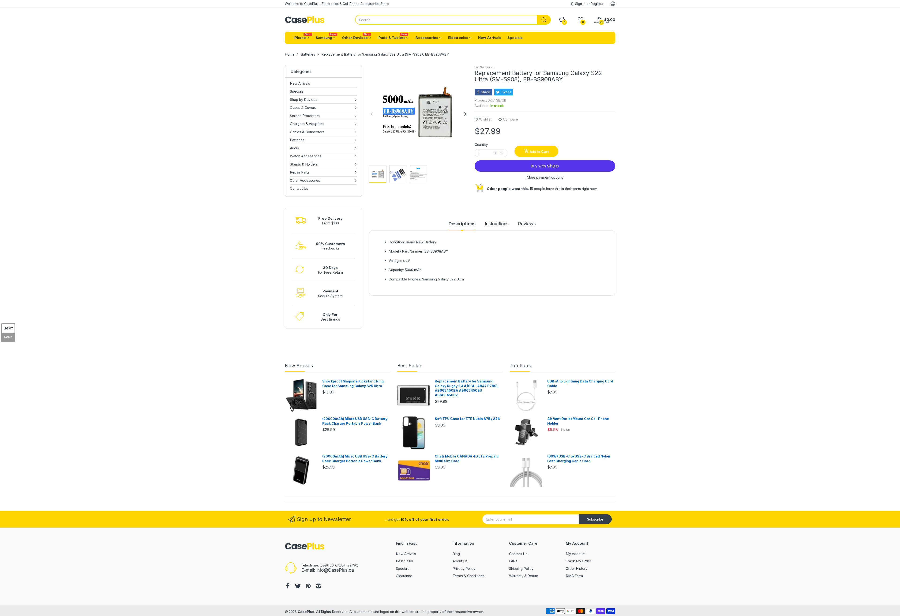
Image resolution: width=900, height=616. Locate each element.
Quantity (481, 144)
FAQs (513, 561)
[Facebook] (287, 586)
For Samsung (484, 67)
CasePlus (306, 611)
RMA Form (574, 576)
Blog (456, 554)
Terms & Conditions (468, 576)
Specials (402, 568)
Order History (576, 568)
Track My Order (578, 561)
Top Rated (521, 365)
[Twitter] (298, 586)
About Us (460, 561)
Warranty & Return (523, 576)
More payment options (545, 177)
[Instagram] (318, 586)
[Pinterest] (308, 586)
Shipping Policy (521, 568)
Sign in (580, 4)
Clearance (404, 576)
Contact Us (518, 554)
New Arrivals (299, 365)
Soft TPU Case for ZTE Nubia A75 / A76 (467, 419)
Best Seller (409, 365)
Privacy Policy (464, 568)
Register (597, 4)
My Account (575, 554)
